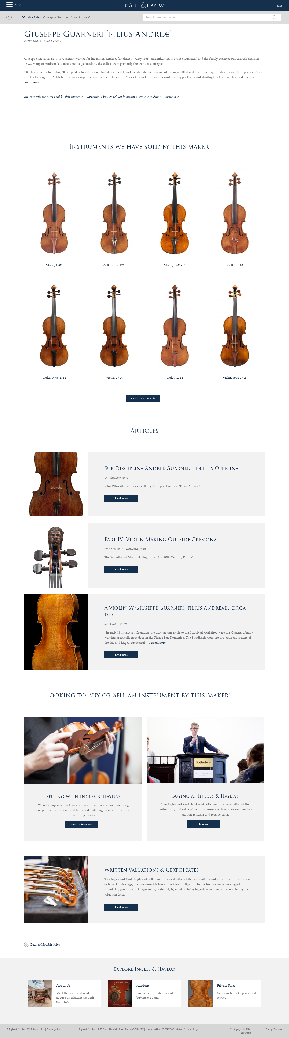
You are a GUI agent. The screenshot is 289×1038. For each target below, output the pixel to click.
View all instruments (143, 398)
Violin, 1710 (234, 265)
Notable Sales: (31, 17)
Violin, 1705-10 (174, 265)
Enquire (203, 824)
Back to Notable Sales (45, 944)
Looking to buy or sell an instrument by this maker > (124, 96)
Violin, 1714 (54, 377)
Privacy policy (38, 1029)
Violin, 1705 (114, 265)
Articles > (172, 96)
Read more (121, 498)
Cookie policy (53, 1029)
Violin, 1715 (235, 377)
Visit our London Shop (187, 1029)
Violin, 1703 (54, 265)
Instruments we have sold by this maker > (53, 96)
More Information (81, 825)
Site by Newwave (274, 1029)
